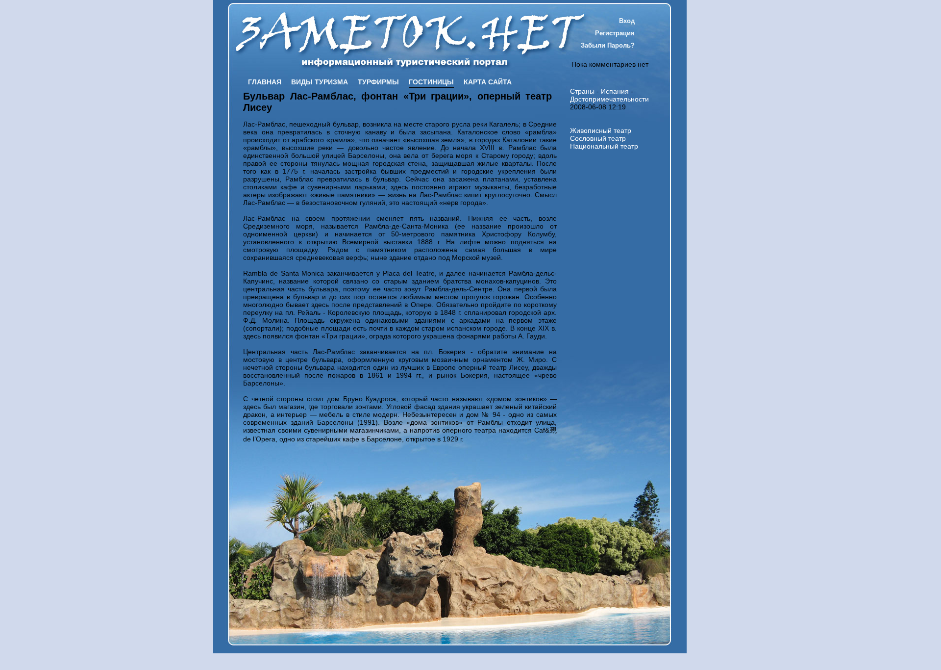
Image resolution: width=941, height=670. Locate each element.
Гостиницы (431, 82)
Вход (627, 21)
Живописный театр (600, 130)
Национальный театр (604, 146)
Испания (615, 91)
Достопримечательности (609, 99)
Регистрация (615, 33)
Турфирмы (378, 82)
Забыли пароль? (608, 45)
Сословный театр (598, 138)
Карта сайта (488, 82)
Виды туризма (319, 82)
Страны (582, 91)
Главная (264, 82)
